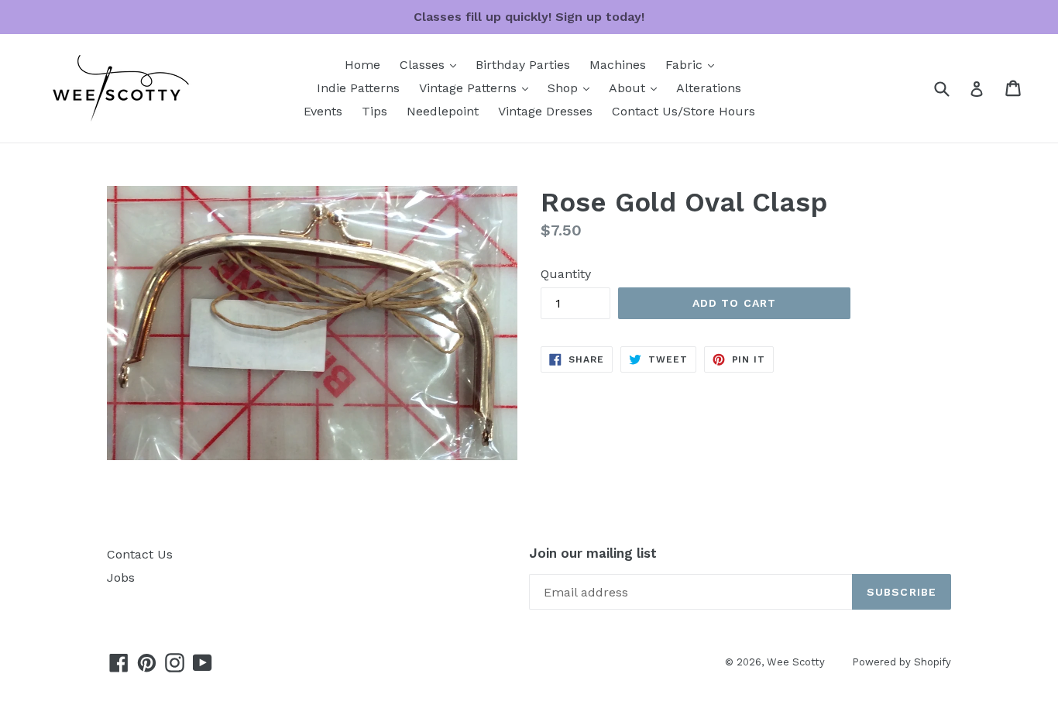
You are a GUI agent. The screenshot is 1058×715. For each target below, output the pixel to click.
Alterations (708, 88)
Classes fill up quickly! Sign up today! (529, 16)
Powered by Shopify (901, 662)
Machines (617, 64)
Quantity (566, 273)
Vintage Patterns (477, 87)
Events (323, 111)
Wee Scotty (796, 662)
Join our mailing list (593, 553)
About (637, 87)
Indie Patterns (358, 88)
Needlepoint (443, 111)
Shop (572, 87)
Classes (432, 64)
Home (362, 64)
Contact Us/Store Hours (683, 111)
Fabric (693, 64)
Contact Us (140, 554)
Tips (374, 111)
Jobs (121, 577)
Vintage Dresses (545, 111)
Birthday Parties (523, 64)
